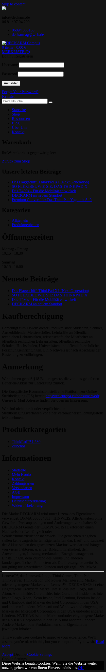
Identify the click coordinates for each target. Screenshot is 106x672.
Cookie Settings (39, 654)
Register (8, 96)
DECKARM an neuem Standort (37, 195)
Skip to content (13, 4)
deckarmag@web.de (28, 34)
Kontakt (18, 132)
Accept (7, 654)
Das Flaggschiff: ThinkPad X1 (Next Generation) (50, 182)
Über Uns (19, 127)
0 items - (14, 47)
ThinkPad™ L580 (26, 441)
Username (10, 65)
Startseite (19, 110)
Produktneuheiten (25, 225)
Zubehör (18, 446)
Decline (20, 654)
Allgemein (20, 220)
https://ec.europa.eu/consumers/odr (72, 396)
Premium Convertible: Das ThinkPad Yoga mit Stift (52, 200)
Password (9, 74)
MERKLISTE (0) (16, 52)
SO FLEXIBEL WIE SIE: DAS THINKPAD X (50, 186)
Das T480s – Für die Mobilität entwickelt (44, 191)
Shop (16, 114)
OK (81, 668)
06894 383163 (23, 30)
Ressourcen (21, 119)
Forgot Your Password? (20, 92)
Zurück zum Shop (16, 161)
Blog (15, 123)
